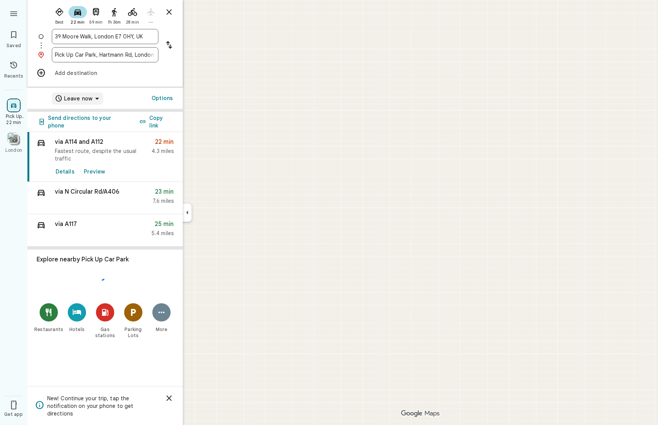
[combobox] (105, 36)
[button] (105, 198)
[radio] (59, 14)
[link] (105, 157)
